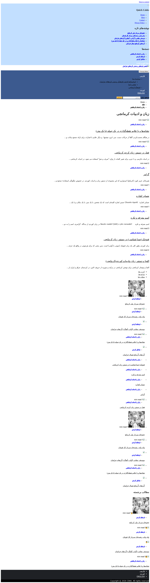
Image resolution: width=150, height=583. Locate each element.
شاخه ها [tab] (141, 274)
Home (142, 15)
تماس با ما (132, 85)
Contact (142, 20)
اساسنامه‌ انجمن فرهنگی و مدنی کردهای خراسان (118, 82)
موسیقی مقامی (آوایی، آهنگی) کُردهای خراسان (129, 38)
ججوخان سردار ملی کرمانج (136, 33)
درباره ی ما (136, 79)
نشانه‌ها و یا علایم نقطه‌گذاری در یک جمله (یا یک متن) (128, 41)
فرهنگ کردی (140, 57)
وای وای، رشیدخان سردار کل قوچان (133, 36)
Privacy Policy (140, 23)
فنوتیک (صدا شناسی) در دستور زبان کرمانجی (126, 239)
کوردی (142, 90)
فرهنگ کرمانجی (134, 87)
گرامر (146, 174)
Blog (143, 18)
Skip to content (144, 2)
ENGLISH (141, 93)
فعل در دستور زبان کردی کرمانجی (132, 152)
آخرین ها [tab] (141, 272)
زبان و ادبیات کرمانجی (137, 54)
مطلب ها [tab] (141, 277)
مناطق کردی (140, 59)
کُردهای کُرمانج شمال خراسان (135, 44)
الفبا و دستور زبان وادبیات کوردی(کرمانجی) (127, 261)
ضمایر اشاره (142, 196)
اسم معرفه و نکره (140, 217)
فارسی (142, 76)
